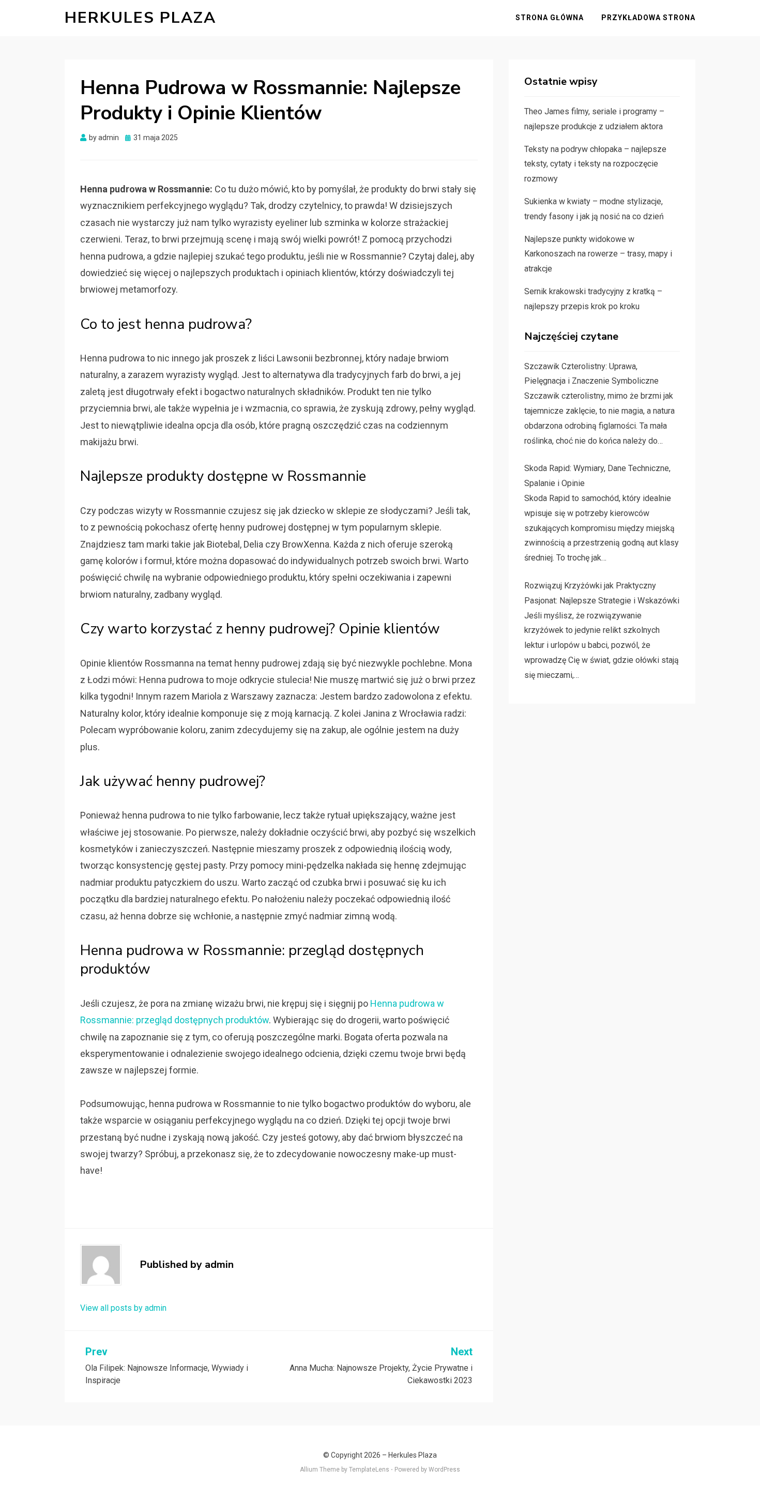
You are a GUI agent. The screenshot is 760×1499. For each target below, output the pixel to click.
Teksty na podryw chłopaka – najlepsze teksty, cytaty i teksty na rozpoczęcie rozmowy (595, 164)
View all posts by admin (123, 1308)
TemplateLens (369, 1469)
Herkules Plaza (140, 17)
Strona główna (549, 17)
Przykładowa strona (648, 17)
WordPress (444, 1469)
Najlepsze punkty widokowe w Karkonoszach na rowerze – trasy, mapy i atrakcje (598, 254)
